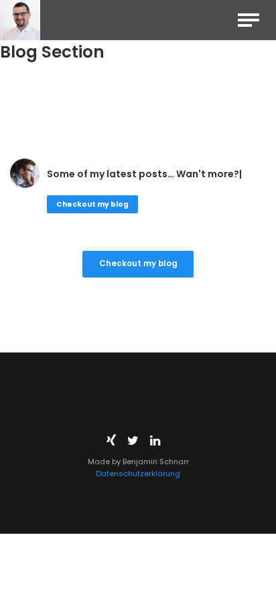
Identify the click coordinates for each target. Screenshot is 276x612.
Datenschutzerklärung (138, 473)
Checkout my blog (92, 204)
